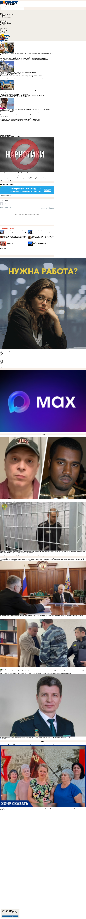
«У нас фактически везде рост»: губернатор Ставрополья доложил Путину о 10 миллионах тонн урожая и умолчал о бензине (22, 615)
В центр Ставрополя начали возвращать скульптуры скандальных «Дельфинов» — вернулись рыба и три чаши (63, 616)
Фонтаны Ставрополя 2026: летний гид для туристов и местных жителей (15, 94)
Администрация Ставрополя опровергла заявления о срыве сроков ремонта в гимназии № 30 (51, 559)
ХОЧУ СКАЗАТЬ (3, 32)
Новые (1, 207)
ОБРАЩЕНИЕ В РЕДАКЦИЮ (6, 23)
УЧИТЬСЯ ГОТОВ (6, 36)
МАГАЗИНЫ (6, 40)
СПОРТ (1, 29)
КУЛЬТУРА (2, 19)
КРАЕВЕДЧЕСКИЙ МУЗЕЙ (5, 17)
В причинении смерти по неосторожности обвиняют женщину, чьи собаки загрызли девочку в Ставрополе (21, 112)
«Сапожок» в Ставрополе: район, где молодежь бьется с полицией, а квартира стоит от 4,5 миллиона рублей (22, 77)
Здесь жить (2, 60)
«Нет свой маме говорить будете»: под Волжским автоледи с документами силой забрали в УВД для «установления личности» (23, 673)
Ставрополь (2, 195)
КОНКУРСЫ (2, 16)
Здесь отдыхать (3, 79)
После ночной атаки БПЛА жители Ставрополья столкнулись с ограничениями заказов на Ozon (48, 808)
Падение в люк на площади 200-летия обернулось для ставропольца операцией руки (36, 744)
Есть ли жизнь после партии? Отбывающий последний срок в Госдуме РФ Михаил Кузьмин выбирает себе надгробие (24, 59)
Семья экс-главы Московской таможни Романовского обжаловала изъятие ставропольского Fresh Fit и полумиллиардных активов (23, 737)
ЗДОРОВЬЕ (2, 15)
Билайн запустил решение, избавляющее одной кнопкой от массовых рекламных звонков (45, 560)
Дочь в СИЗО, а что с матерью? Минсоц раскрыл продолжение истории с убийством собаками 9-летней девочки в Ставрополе (26, 114)
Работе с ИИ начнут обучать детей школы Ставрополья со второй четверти (58, 737)
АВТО (1, 12)
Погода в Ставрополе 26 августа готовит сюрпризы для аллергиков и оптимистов (15, 558)
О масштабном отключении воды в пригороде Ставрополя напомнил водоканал (73, 558)
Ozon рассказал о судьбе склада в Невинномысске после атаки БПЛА (59, 673)
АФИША (1, 13)
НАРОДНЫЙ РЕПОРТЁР (5, 21)
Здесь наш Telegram (4, 116)
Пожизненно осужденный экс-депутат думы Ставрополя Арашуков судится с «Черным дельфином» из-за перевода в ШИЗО (22, 551)
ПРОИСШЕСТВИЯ (3, 27)
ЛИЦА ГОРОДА (3, 20)
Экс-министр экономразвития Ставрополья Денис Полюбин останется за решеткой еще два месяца (18, 559)
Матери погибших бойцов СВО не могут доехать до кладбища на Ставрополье (15, 808)
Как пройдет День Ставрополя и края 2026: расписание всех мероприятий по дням (15, 560)
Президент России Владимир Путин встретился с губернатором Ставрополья (30, 616)
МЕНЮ (1, 11)
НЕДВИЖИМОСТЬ (4, 22)
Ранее (11, 207)
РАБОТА (7, 35)
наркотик (7, 195)
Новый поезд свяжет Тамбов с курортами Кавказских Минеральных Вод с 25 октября (44, 558)
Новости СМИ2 (3, 248)
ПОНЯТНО (10, 916)
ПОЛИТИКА (2, 25)
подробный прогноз (4, 351)
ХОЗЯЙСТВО (2, 31)
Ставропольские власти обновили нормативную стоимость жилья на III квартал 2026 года (70, 670)
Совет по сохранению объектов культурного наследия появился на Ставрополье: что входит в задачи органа (62, 551)
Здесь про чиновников (4, 41)
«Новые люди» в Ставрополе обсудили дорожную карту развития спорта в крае (41, 670)
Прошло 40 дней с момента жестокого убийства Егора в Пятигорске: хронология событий (18, 115)
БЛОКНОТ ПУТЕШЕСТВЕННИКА (7, 14)
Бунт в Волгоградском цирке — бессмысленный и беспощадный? (12, 670)
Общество (2, 135)
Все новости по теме (4, 55)
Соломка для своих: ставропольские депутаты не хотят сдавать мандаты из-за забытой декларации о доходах (23, 58)
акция (10, 195)
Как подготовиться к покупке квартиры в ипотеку (76, 559)
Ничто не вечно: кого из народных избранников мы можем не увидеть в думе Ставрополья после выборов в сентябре (24, 57)
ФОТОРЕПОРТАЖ (3, 30)
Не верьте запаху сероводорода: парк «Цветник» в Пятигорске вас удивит (15, 96)
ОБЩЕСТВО (2, 24)
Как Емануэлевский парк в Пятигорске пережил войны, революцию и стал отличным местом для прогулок (22, 95)
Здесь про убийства (4, 97)
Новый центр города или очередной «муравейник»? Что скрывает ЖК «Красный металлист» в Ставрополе (22, 75)
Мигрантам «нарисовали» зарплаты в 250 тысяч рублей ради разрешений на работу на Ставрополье (69, 744)
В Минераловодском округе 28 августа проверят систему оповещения (59, 615)
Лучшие (6, 207)
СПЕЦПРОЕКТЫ (3, 28)
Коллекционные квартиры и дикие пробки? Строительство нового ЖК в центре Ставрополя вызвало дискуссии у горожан (25, 76)
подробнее (10, 351)
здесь (11, 180)
